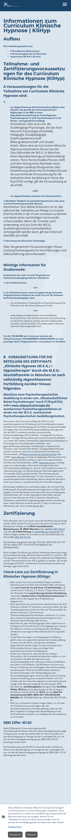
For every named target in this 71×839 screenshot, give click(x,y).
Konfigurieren (14, 826)
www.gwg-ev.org (47, 462)
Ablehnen (31, 834)
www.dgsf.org (18, 457)
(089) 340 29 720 (22, 537)
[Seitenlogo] (12, 4)
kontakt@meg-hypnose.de (46, 531)
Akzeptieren (15, 834)
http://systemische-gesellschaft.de (39, 454)
